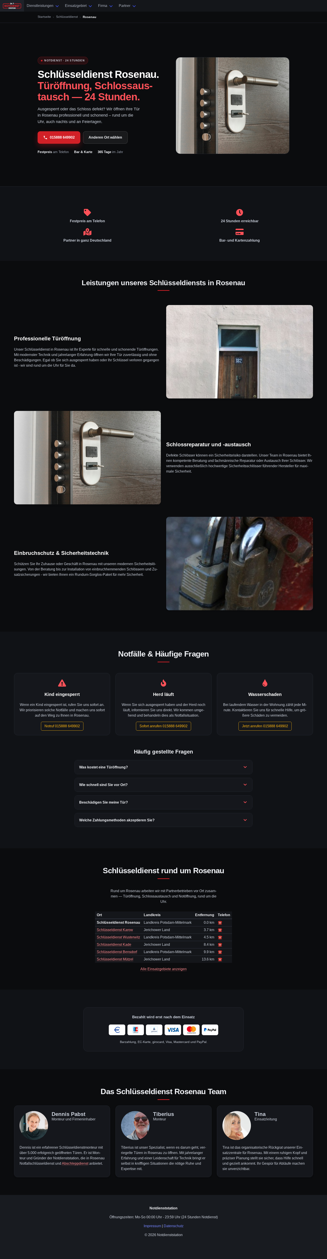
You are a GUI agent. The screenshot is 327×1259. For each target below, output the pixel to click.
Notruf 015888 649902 (62, 726)
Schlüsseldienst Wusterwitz (118, 937)
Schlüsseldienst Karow (115, 930)
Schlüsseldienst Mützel (115, 959)
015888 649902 (62, 137)
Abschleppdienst (75, 1163)
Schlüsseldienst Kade (114, 944)
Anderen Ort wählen (105, 137)
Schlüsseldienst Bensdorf (117, 952)
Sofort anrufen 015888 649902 (163, 726)
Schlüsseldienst (67, 16)
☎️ (220, 922)
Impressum (152, 1226)
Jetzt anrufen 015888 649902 (265, 726)
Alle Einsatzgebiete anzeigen (163, 969)
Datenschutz (174, 1226)
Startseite (44, 16)
